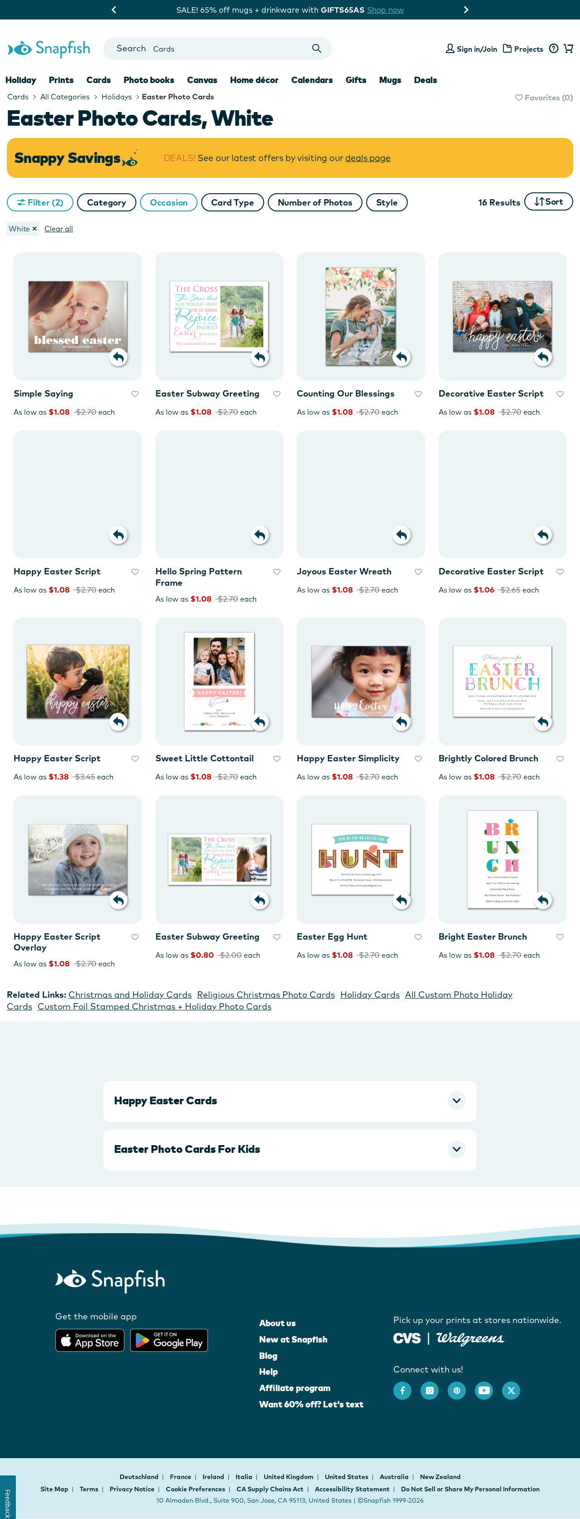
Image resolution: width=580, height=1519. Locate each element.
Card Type (232, 202)
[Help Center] (553, 49)
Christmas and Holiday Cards (130, 994)
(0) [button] (548, 97)
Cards (18, 96)
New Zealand (440, 1477)
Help (268, 1371)
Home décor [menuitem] (254, 79)
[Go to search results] (317, 49)
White (19, 228)
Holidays (116, 96)
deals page (367, 157)
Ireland (214, 1477)
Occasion (169, 202)
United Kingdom (289, 1477)
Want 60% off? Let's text (311, 1404)
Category (106, 202)
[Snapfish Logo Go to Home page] (48, 48)
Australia (395, 1477)
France (181, 1477)
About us (277, 1323)
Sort (554, 201)
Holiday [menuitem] (20, 79)
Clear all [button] (58, 228)
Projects (528, 49)
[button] (106, 202)
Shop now (385, 10)
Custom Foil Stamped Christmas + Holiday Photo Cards (154, 1006)
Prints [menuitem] (61, 79)
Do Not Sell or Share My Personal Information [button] (470, 1489)
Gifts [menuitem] (356, 79)
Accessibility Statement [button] (352, 1489)
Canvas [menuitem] (202, 79)
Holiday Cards (370, 994)
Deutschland (140, 1477)
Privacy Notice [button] (132, 1489)
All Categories (64, 96)
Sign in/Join (477, 49)
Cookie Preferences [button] (195, 1489)
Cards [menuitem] (99, 79)
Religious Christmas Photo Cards (266, 994)
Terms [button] (89, 1489)
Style (387, 202)
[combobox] (217, 49)
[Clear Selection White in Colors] (34, 229)
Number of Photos (315, 202)
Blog (268, 1355)
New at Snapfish (293, 1339)
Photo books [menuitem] (149, 79)
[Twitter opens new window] (515, 1386)
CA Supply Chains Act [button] (270, 1489)
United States (347, 1477)
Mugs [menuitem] (390, 79)
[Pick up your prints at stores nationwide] (407, 1337)
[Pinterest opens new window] (461, 1386)
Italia (245, 1477)
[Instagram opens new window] (434, 1386)
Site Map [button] (54, 1489)
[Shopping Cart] (567, 49)
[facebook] (406, 1386)
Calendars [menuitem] (312, 79)
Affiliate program (294, 1387)
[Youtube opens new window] (488, 1386)
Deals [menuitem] (425, 79)
